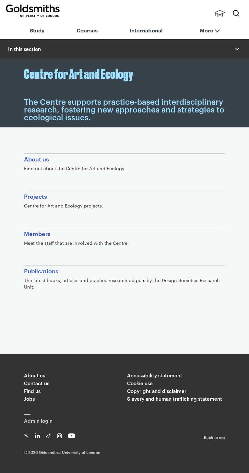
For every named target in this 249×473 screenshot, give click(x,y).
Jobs (29, 398)
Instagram (59, 435)
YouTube (71, 435)
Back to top (214, 437)
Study (37, 30)
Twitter (26, 435)
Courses (87, 30)
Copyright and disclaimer (156, 390)
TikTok (48, 435)
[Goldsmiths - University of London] (32, 11)
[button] (236, 49)
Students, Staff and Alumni (220, 13)
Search (236, 13)
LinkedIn (37, 435)
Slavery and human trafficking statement (174, 398)
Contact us (36, 383)
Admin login (38, 420)
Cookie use (140, 383)
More (206, 30)
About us (34, 375)
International (146, 30)
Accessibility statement (154, 375)
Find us (32, 390)
